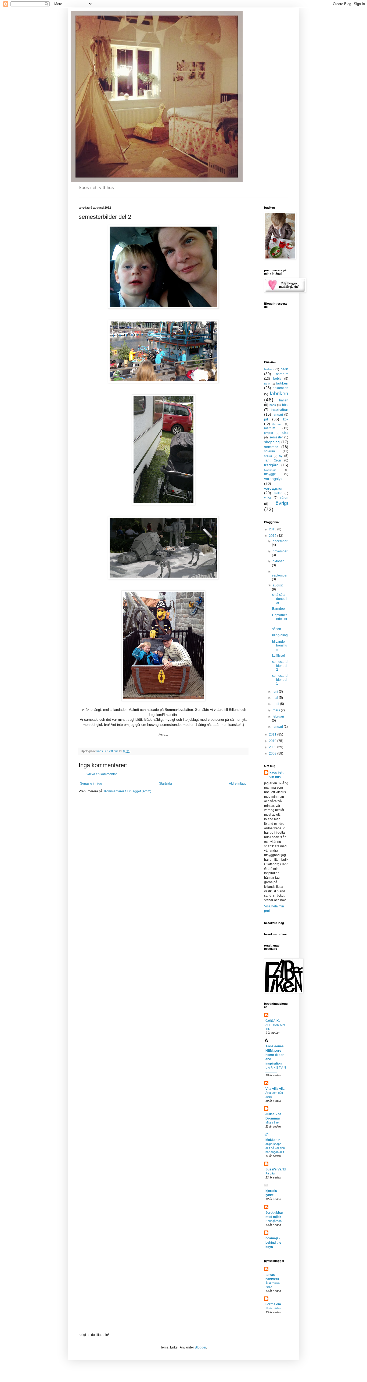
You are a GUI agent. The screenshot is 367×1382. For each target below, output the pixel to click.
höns (272, 405)
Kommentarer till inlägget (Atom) (127, 791)
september (279, 575)
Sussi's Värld (275, 1169)
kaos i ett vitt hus (276, 775)
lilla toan (277, 424)
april (276, 704)
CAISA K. (272, 1021)
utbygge (270, 474)
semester (276, 437)
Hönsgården (273, 1220)
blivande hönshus (279, 645)
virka (267, 498)
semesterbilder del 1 (280, 679)
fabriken (279, 393)
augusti (278, 585)
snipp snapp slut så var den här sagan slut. (275, 1148)
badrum (269, 369)
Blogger (200, 1347)
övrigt (282, 503)
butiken (282, 383)
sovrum (269, 451)
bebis (277, 378)
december (280, 541)
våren (284, 498)
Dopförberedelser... (280, 619)
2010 (273, 741)
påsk (285, 432)
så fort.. (277, 629)
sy (280, 456)
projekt (268, 432)
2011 (273, 734)
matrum (269, 428)
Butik (267, 383)
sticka (268, 455)
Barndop (278, 609)
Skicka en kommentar (101, 774)
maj (276, 698)
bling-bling (280, 635)
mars (277, 710)
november (280, 551)
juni (276, 691)
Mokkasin (272, 1140)
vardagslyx (273, 478)
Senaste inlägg (91, 783)
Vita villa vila (275, 1089)
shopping (272, 442)
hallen (283, 400)
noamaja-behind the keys (273, 1242)
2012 (273, 536)
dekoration (280, 388)
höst (285, 405)
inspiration (279, 409)
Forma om (273, 1304)
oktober (278, 561)
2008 (273, 753)
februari (278, 716)
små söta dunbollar (279, 598)
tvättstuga (270, 469)
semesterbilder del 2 (280, 665)
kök (285, 419)
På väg (270, 1173)
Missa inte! (272, 1122)
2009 (273, 747)
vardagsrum (274, 488)
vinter (278, 493)
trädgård (271, 465)
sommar (271, 447)
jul (266, 419)
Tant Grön (272, 460)
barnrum (282, 374)
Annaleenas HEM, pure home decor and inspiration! (274, 1054)
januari (278, 414)
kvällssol (278, 655)
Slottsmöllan (273, 1308)
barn (284, 369)
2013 (273, 529)
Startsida (165, 783)
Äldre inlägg (238, 783)
